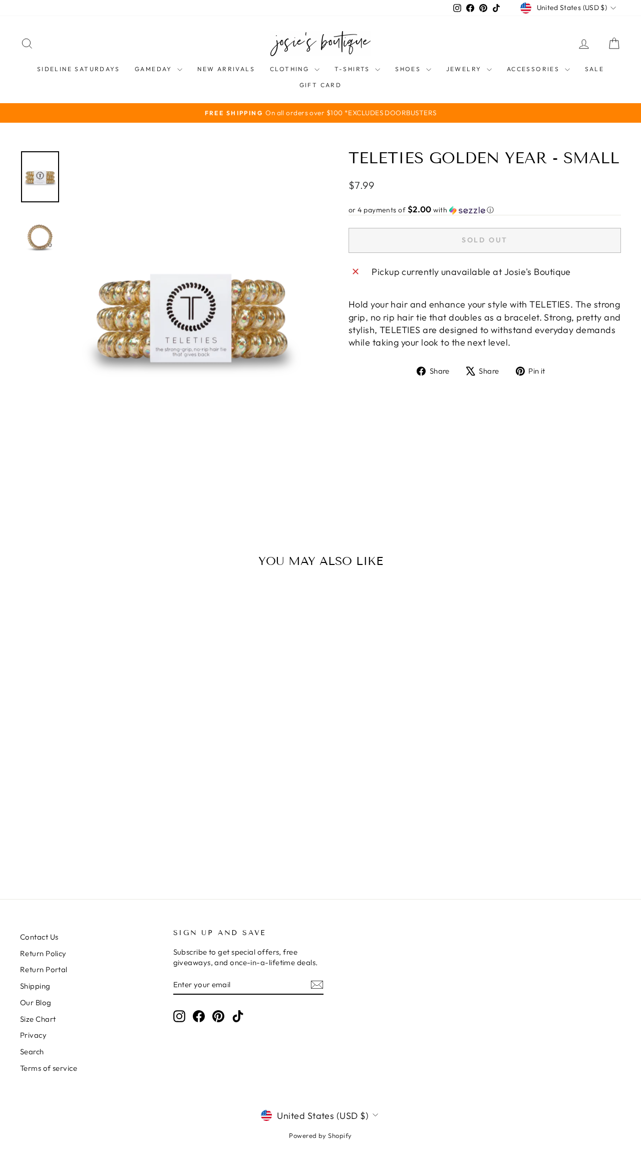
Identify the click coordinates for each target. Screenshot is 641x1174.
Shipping (35, 986)
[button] (485, 210)
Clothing (291, 69)
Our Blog (36, 1002)
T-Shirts (354, 69)
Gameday (155, 69)
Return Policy (43, 953)
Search (32, 1051)
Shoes (409, 69)
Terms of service (48, 1068)
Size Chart (38, 1019)
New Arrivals (226, 69)
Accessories (534, 69)
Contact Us (39, 937)
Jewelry (465, 69)
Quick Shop (91, 794)
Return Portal (44, 969)
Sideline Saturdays (78, 69)
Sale (594, 69)
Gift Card (320, 85)
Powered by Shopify (320, 1135)
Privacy (33, 1035)
